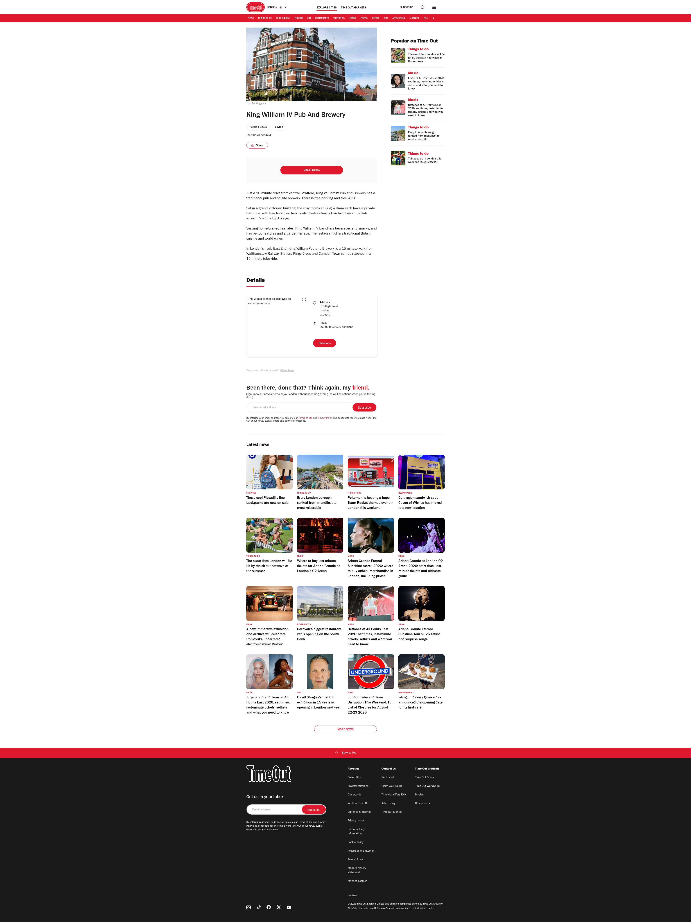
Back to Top (349, 753)
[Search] (422, 7)
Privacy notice (356, 820)
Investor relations (358, 786)
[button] (304, 299)
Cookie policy (355, 842)
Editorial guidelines (359, 812)
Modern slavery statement (357, 870)
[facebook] (269, 907)
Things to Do (265, 18)
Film (426, 18)
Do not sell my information (356, 831)
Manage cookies (357, 881)
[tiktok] (258, 907)
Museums (414, 18)
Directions (325, 343)
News (251, 18)
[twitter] (279, 907)
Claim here (287, 370)
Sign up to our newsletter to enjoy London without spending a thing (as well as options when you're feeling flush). (310, 396)
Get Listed (387, 777)
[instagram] (248, 907)
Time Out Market (391, 812)
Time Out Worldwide (427, 786)
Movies (419, 794)
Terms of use (355, 859)
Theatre (299, 18)
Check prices (312, 170)
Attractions (398, 18)
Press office (354, 777)
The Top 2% (339, 18)
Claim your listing (391, 786)
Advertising (388, 803)
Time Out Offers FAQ (393, 794)
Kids (386, 18)
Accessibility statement (361, 851)
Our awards (354, 794)
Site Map (352, 895)
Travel (364, 18)
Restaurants (322, 18)
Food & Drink (283, 18)
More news (345, 729)
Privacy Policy (325, 418)
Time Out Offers (424, 777)
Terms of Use (305, 418)
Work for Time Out (358, 803)
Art (309, 18)
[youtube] (289, 907)
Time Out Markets (353, 7)
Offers (375, 18)
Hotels (352, 18)
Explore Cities (327, 7)
